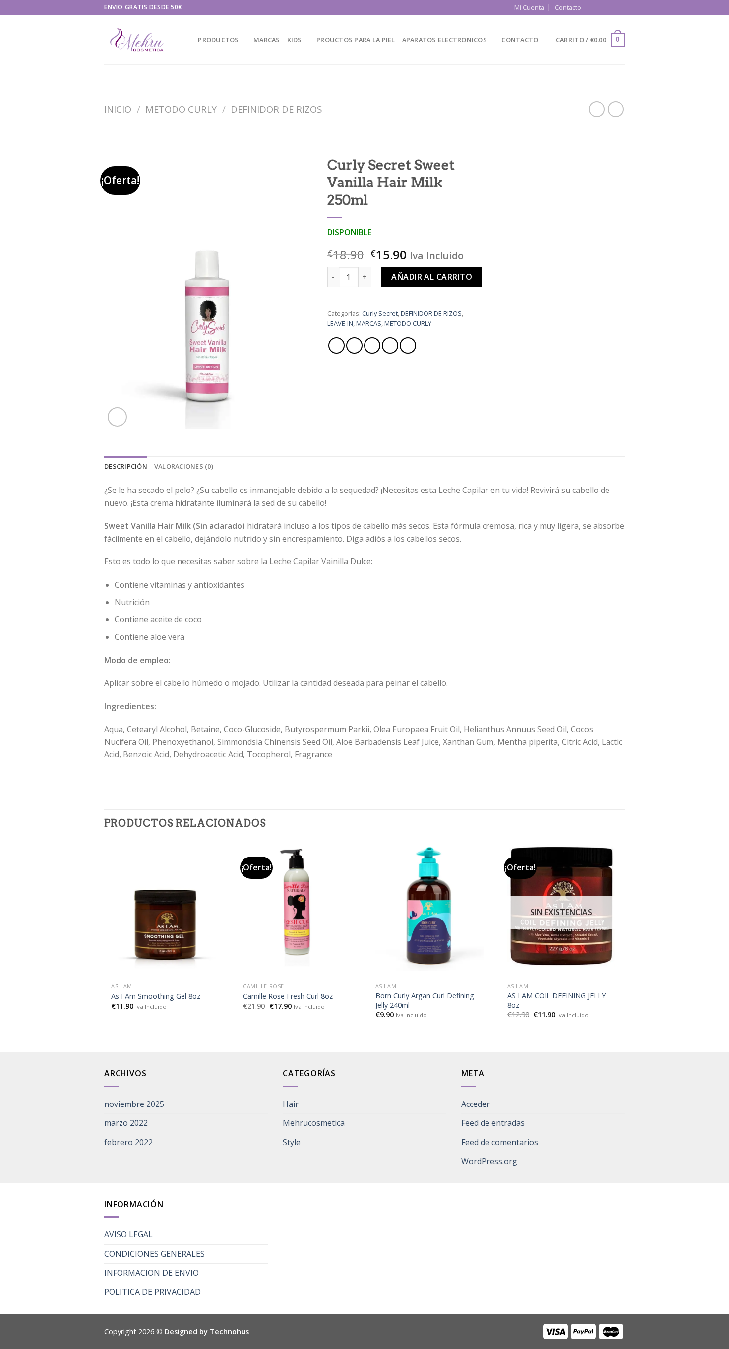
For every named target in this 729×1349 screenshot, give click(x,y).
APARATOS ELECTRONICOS (444, 39)
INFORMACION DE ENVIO (151, 1272)
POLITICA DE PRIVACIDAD (152, 1292)
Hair (291, 1104)
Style (292, 1142)
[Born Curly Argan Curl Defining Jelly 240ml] (429, 907)
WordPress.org (489, 1161)
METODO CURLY (181, 109)
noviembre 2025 (134, 1104)
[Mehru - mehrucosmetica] (136, 40)
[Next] (621, 946)
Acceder (475, 1104)
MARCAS (266, 39)
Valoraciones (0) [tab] (183, 466)
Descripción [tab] (125, 466)
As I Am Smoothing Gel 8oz (155, 996)
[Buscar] (187, 39)
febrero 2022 (128, 1142)
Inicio (117, 109)
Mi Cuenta (529, 7)
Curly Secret (380, 313)
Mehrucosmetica (314, 1122)
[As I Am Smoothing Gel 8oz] (165, 907)
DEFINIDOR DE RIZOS (276, 109)
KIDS (294, 39)
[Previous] (104, 946)
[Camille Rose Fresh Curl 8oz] (297, 907)
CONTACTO (519, 39)
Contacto (568, 7)
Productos (218, 39)
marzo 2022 (126, 1122)
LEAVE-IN (340, 323)
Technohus (229, 1331)
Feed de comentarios (499, 1142)
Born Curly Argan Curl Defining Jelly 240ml (424, 1000)
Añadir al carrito (431, 276)
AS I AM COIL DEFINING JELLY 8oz (556, 1000)
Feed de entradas (493, 1122)
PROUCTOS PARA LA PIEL (355, 39)
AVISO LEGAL (128, 1234)
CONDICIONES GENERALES (154, 1253)
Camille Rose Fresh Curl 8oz (288, 996)
